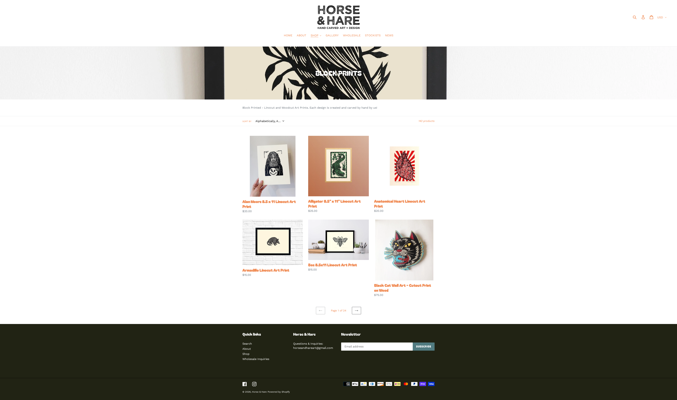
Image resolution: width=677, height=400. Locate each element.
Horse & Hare (259, 391)
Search (247, 343)
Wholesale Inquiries (255, 359)
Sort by (246, 121)
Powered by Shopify (279, 391)
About (246, 348)
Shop (245, 354)
